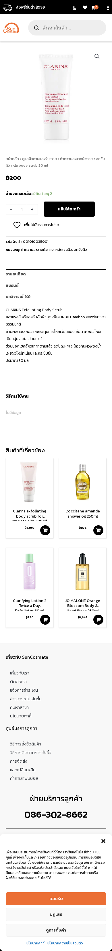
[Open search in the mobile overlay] (67, 27)
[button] (103, 841)
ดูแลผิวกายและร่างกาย (39, 158)
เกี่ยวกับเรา (19, 673)
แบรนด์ (12, 285)
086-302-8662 (56, 814)
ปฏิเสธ (56, 914)
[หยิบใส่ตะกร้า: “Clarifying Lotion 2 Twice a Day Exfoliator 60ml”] (45, 620)
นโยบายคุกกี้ (35, 943)
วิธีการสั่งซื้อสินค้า (25, 744)
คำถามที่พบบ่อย (24, 778)
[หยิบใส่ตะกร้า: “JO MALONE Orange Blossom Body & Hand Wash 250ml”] (98, 620)
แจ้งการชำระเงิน (24, 690)
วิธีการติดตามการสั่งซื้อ (30, 752)
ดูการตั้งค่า (56, 930)
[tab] (56, 274)
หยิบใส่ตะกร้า (69, 209)
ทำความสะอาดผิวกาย (76, 158)
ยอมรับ (56, 898)
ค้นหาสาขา (19, 707)
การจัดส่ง (18, 761)
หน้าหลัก (12, 158)
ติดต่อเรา (18, 681)
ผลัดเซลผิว (63, 249)
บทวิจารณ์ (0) (18, 296)
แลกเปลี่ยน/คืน (23, 769)
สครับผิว (80, 249)
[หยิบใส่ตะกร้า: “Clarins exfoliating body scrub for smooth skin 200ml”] (45, 530)
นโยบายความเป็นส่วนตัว (65, 943)
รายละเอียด (16, 274)
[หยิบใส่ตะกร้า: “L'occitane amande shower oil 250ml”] (98, 530)
